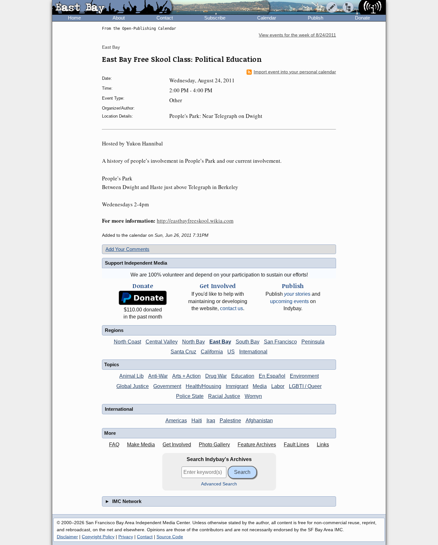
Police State (190, 396)
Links (323, 444)
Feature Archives (257, 444)
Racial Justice (224, 396)
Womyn (253, 396)
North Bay (193, 341)
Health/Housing (203, 386)
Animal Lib (131, 376)
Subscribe (214, 18)
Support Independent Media (136, 263)
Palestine (230, 420)
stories (297, 294)
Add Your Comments (127, 249)
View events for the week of (297, 35)
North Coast (127, 341)
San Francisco (280, 341)
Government (167, 386)
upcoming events (289, 301)
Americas (176, 420)
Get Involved (177, 444)
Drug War (216, 376)
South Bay (247, 341)
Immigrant (237, 386)
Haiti (196, 420)
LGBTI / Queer (305, 386)
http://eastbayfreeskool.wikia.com (195, 220)
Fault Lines (296, 444)
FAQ (114, 444)
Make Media (141, 444)
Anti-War (158, 376)
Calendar (266, 18)
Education (242, 376)
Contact (164, 18)
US (231, 351)
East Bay (111, 47)
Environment (304, 376)
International (253, 351)
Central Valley (162, 341)
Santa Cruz (183, 351)
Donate (362, 18)
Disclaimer (67, 536)
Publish (315, 18)
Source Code (169, 536)
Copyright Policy (98, 536)
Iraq (210, 420)
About (119, 18)
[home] (112, 7)
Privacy (125, 536)
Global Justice (132, 386)
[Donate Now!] (142, 298)
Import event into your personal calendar (295, 72)
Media (260, 386)
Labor (277, 386)
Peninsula (312, 341)
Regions (114, 330)
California (212, 351)
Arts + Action (186, 376)
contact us (231, 308)
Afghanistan (259, 420)
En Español (272, 376)
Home (74, 18)
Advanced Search (219, 484)
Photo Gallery (214, 444)
